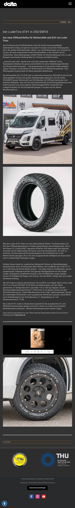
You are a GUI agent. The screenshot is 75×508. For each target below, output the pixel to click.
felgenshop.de (20, 315)
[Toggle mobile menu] (70, 3)
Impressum (24, 483)
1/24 (27, 352)
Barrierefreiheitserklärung (46, 483)
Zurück (63, 22)
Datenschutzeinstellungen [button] (37, 488)
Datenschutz (33, 483)
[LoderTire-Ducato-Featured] (37, 96)
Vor (69, 22)
